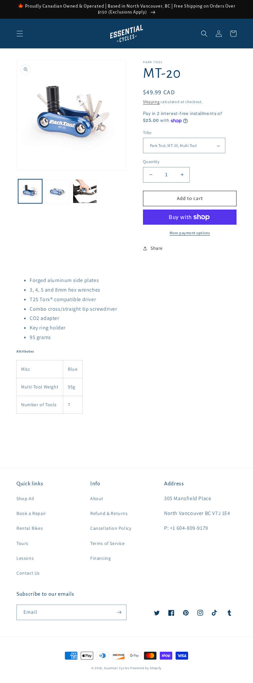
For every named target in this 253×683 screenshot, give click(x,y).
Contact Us (28, 573)
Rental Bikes (29, 528)
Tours (22, 543)
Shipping (151, 101)
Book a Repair (31, 513)
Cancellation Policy (110, 528)
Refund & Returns (109, 513)
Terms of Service (107, 543)
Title (147, 132)
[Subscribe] (119, 612)
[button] (20, 33)
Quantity (151, 161)
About (96, 498)
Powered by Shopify (146, 668)
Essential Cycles (116, 668)
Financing (100, 558)
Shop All (25, 498)
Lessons (25, 558)
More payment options (190, 232)
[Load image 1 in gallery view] (30, 191)
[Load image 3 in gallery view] (85, 191)
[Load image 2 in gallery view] (57, 191)
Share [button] (157, 248)
